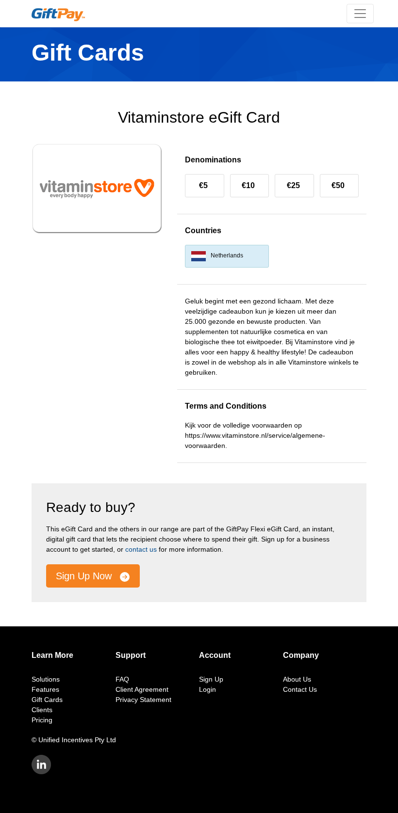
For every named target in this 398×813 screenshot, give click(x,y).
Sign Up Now (85, 576)
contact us (141, 549)
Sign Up (211, 679)
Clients (42, 710)
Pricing (42, 720)
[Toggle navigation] (360, 13)
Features (45, 689)
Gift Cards (47, 699)
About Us (297, 679)
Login (207, 689)
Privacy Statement (143, 699)
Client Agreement (142, 689)
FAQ (122, 679)
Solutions (46, 679)
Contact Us (300, 689)
